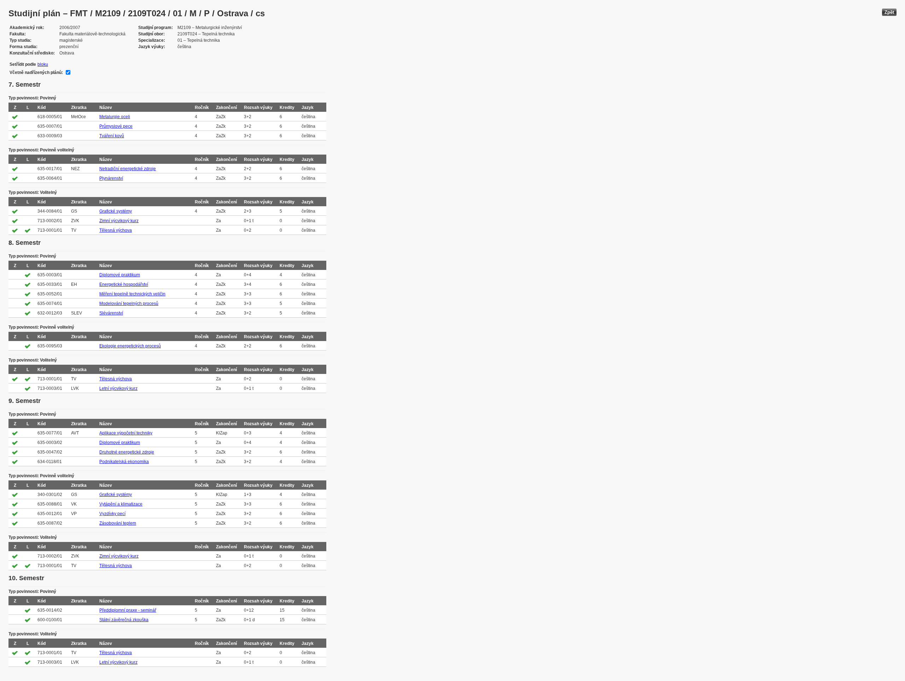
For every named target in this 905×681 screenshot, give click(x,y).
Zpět (889, 12)
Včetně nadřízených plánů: (36, 72)
